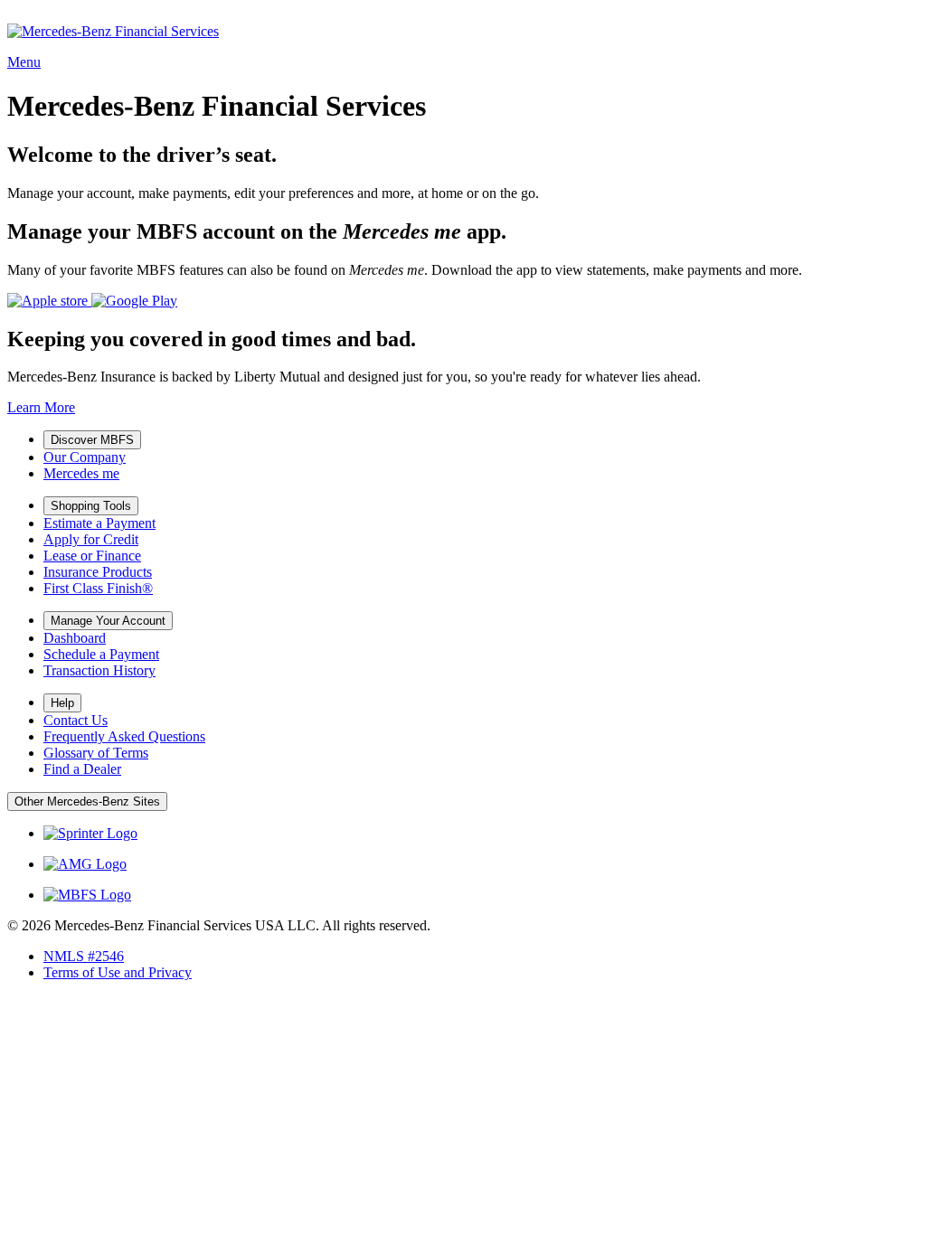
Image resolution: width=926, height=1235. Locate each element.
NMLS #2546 (83, 956)
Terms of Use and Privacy (117, 972)
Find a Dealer (82, 769)
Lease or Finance (92, 555)
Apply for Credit (90, 539)
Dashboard (74, 638)
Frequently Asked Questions (124, 736)
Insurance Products (97, 572)
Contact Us (75, 720)
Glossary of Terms (95, 752)
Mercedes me (81, 473)
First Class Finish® (98, 588)
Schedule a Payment (101, 654)
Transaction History (99, 670)
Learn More (41, 407)
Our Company (84, 457)
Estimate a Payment (99, 523)
